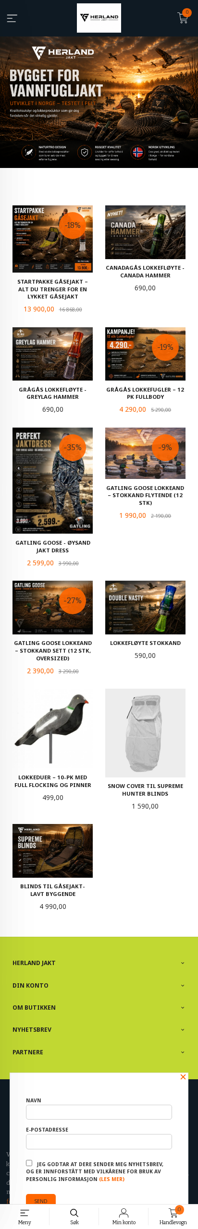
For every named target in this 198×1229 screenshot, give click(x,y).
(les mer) (111, 1179)
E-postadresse (47, 1129)
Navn (33, 1100)
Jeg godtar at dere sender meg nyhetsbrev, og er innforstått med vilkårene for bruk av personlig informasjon (94, 1172)
